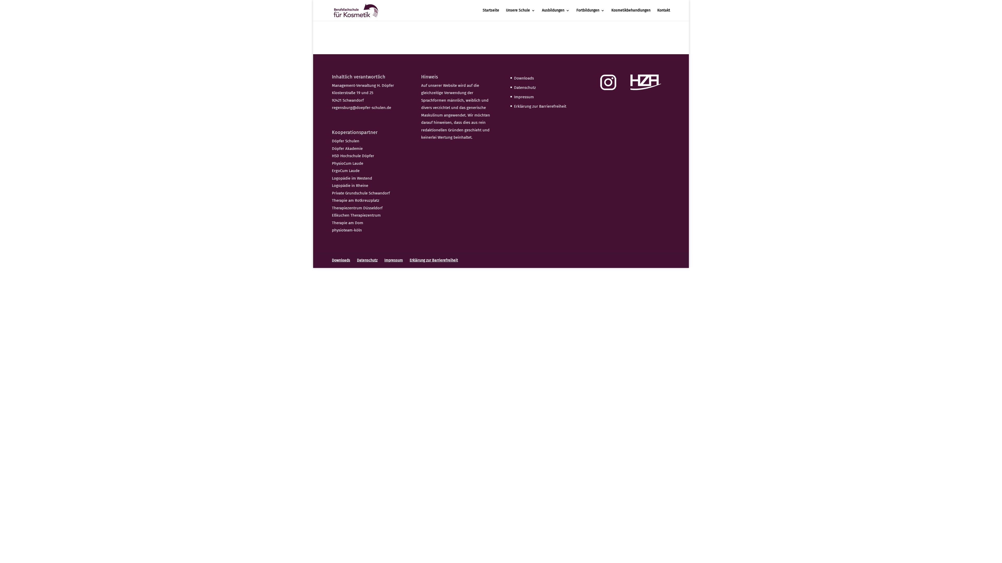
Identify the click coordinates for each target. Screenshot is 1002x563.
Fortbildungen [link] (587, 11)
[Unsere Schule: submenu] (537, 14)
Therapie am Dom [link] (347, 223)
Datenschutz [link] (525, 87)
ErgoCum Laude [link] (346, 170)
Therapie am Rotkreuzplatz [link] (355, 200)
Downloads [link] (524, 78)
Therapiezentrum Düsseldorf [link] (357, 208)
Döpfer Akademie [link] (347, 148)
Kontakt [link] (663, 11)
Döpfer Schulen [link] (345, 141)
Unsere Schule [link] (518, 11)
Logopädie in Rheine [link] (350, 185)
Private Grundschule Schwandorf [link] (361, 193)
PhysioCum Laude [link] (347, 163)
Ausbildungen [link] (553, 11)
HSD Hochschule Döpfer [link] (353, 156)
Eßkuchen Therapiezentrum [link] (356, 215)
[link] (356, 10)
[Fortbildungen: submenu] (607, 14)
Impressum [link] (524, 97)
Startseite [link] (491, 11)
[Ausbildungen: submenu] (572, 14)
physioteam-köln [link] (347, 230)
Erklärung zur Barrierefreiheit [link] (540, 106)
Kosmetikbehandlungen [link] (631, 11)
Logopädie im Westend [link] (352, 178)
